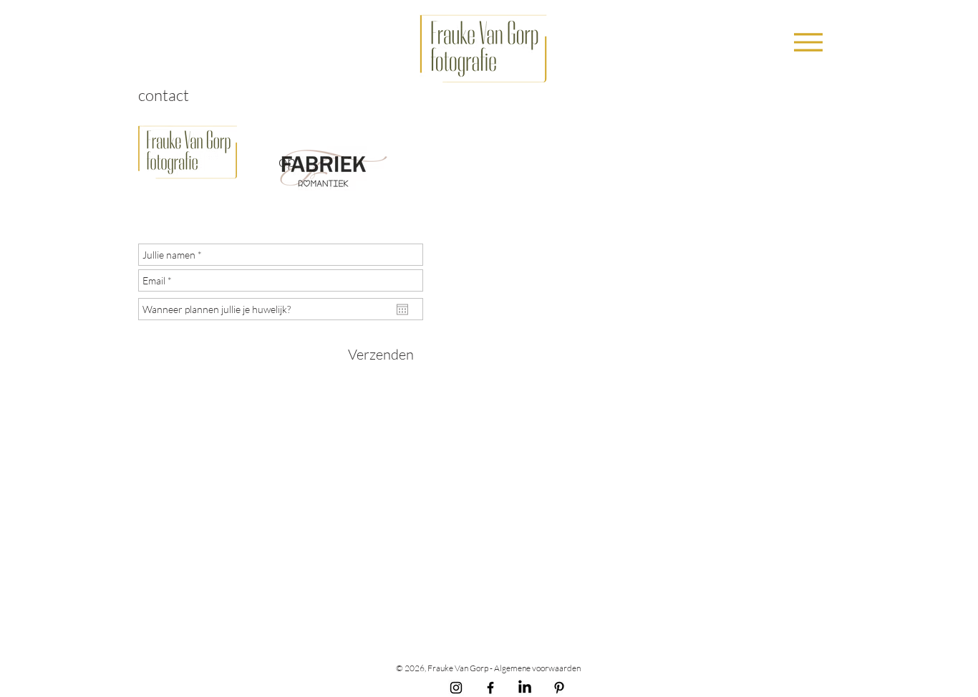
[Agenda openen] (402, 309)
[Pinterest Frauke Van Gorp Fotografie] (559, 688)
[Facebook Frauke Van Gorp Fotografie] (490, 688)
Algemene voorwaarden (538, 668)
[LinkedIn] (525, 688)
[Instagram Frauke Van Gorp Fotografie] (456, 688)
